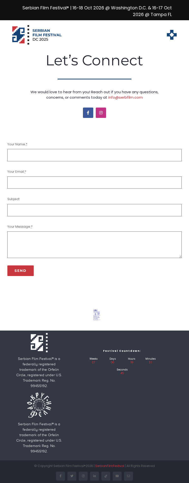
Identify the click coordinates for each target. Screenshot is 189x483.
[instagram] (101, 113)
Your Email (16, 171)
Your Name (17, 144)
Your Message (19, 226)
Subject (13, 199)
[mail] (128, 476)
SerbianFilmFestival (109, 466)
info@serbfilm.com (125, 97)
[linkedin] (94, 476)
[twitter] (71, 476)
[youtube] (117, 476)
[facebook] (88, 113)
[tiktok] (105, 476)
